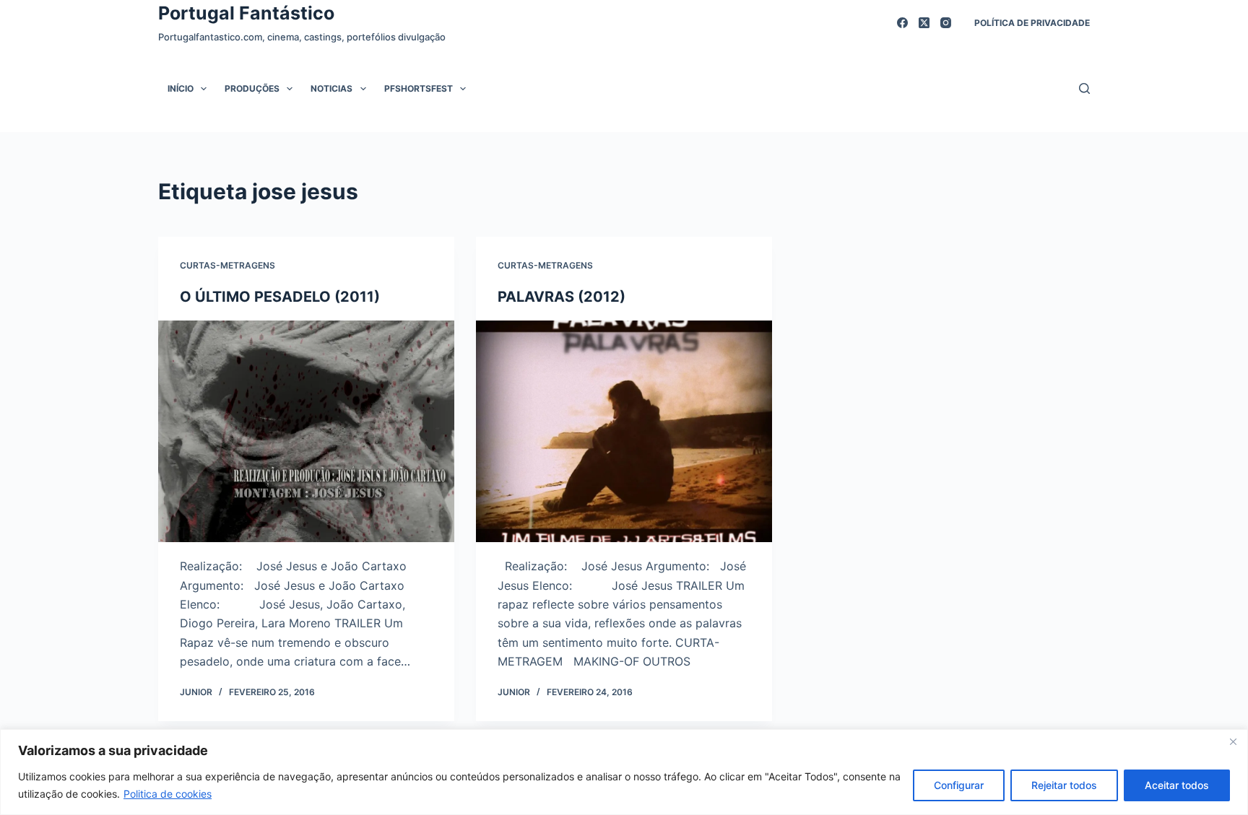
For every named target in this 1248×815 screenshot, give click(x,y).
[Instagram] (945, 22)
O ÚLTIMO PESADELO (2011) (280, 296)
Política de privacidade (1032, 22)
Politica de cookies (168, 794)
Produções (252, 88)
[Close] (1233, 741)
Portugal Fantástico (246, 13)
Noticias (331, 88)
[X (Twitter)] (924, 22)
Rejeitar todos (1064, 785)
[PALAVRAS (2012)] (624, 432)
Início (181, 88)
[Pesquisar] (1084, 88)
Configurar (959, 785)
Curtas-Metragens (227, 265)
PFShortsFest (418, 88)
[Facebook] (902, 22)
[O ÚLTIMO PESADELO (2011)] (306, 432)
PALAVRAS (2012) (561, 296)
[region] (624, 772)
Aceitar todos (1177, 785)
